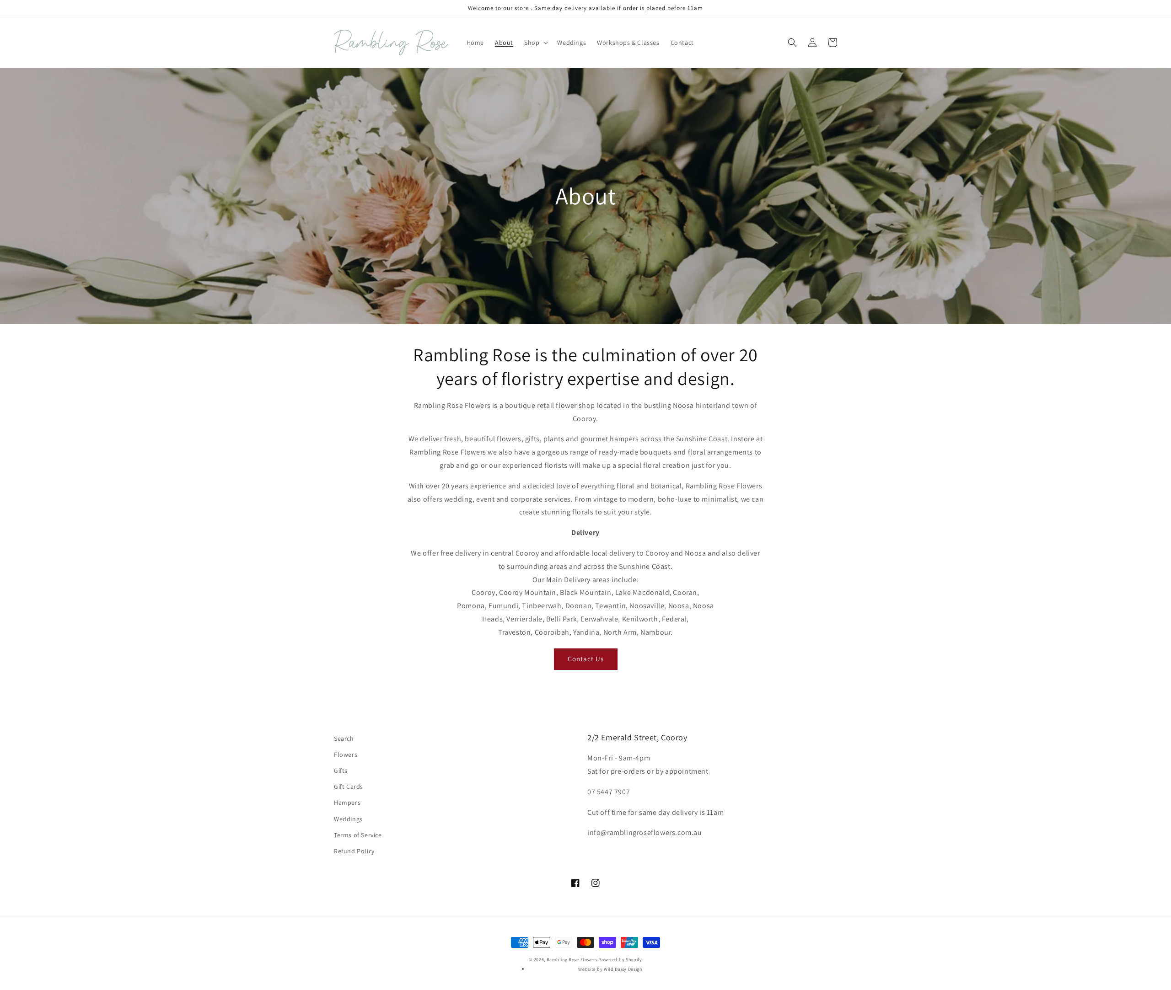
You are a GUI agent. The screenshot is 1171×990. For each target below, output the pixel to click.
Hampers (347, 802)
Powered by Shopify (620, 960)
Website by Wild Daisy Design (610, 969)
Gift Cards (348, 786)
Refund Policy (354, 851)
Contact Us (586, 658)
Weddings (348, 819)
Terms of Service (358, 835)
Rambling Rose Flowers (572, 960)
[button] (535, 42)
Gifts (341, 770)
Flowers (345, 754)
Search (344, 738)
